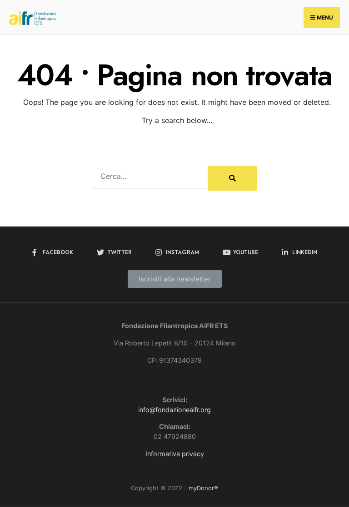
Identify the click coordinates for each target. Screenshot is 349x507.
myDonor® (203, 488)
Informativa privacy (174, 454)
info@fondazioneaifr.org (174, 409)
